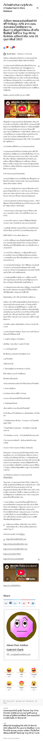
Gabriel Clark (14, 649)
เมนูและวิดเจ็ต (37, 8)
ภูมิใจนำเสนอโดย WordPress (11, 738)
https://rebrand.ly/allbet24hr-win (15, 544)
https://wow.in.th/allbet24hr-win (15, 549)
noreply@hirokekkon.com (20, 654)
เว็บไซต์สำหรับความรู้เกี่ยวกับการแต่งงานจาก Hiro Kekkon (17, 8)
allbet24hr (31, 701)
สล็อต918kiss (8, 477)
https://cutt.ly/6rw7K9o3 (12, 554)
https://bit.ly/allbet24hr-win (16, 539)
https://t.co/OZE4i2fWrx (12, 585)
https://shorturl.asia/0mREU (13, 559)
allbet (5, 703)
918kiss (27, 287)
